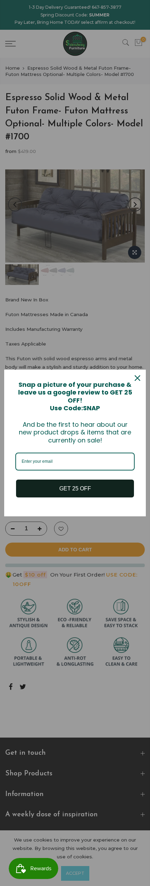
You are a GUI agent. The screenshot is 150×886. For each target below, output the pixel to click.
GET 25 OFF (75, 488)
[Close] (137, 378)
